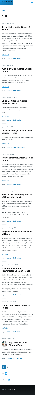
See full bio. (5, 254)
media (19, 332)
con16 (9, 58)
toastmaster (21, 147)
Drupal (11, 389)
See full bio (5, 328)
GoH (14, 58)
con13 (19, 358)
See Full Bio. (5, 54)
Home (3, 10)
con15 (9, 120)
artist (19, 58)
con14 (9, 221)
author (19, 90)
